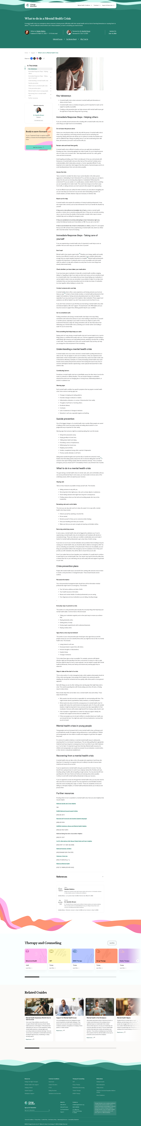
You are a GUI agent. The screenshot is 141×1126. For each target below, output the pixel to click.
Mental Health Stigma (123, 1018)
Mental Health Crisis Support (32, 1084)
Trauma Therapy (77, 1090)
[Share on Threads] (40, 58)
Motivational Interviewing (78, 1087)
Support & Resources (107, 5)
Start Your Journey (37, 147)
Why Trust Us (84, 39)
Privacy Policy (38, 1119)
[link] (36, 959)
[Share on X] (34, 58)
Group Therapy (76, 1084)
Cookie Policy (44, 1119)
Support (33, 53)
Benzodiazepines (100, 1084)
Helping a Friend (28, 1087)
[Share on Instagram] (37, 58)
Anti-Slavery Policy (52, 1119)
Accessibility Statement (73, 1119)
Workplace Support (29, 1093)
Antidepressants (100, 1081)
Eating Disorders (53, 1090)
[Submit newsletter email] (49, 1110)
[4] (64, 293)
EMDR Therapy (76, 1093)
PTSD (50, 1087)
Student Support (29, 1090)
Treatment (96, 5)
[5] (100, 457)
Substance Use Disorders (55, 1093)
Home (26, 53)
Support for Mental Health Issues (66, 1018)
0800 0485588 (76, 1107)
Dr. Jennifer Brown (85, 31)
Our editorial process (38, 120)
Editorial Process (57, 39)
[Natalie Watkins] (27, 32)
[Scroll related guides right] (137, 1021)
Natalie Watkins (41, 31)
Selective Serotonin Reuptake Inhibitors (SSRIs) (105, 1091)
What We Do (63, 1104)
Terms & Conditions (29, 1119)
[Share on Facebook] (31, 58)
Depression (51, 1081)
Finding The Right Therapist (31, 1081)
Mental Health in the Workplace (96, 1018)
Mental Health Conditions (84, 5)
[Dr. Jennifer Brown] (69, 32)
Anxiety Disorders (53, 1084)
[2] (79, 253)
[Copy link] (44, 58)
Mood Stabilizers (100, 1095)
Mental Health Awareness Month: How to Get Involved (38, 1019)
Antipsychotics (99, 1087)
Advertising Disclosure (62, 1119)
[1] (29, 24)
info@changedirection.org (78, 1104)
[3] (87, 257)
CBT (74, 1081)
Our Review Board (71, 39)
